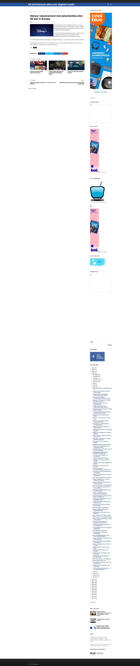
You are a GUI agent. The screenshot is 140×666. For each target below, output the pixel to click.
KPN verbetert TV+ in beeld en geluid (100, 442)
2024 (93, 371)
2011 (93, 598)
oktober (95, 378)
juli (94, 383)
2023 (93, 373)
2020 (93, 582)
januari (95, 577)
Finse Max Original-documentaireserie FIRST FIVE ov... (102, 469)
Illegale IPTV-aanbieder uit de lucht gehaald (102, 433)
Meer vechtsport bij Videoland (100, 507)
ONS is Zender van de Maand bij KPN (102, 517)
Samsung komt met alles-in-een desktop (101, 513)
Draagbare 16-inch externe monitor (102, 444)
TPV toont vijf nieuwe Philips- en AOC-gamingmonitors (101, 568)
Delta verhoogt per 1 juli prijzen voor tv (102, 388)
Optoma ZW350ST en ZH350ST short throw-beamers (102, 538)
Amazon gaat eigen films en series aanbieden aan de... (102, 499)
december (96, 374)
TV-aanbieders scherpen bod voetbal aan (100, 533)
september (96, 379)
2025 (93, 369)
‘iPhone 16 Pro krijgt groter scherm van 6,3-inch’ (102, 475)
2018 (93, 586)
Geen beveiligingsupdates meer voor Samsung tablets (101, 535)
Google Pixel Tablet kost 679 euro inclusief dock (101, 502)
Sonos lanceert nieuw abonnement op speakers (102, 472)
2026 (93, 368)
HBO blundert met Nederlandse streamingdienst (101, 424)
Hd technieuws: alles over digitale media (51, 4)
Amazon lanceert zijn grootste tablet (101, 415)
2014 (93, 593)
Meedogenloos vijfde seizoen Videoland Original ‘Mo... (100, 452)
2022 (93, 579)
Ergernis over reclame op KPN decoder (100, 466)
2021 (93, 581)
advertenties (79, 25)
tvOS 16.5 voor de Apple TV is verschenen (100, 455)
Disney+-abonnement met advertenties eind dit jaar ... (100, 493)
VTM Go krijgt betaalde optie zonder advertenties (102, 519)
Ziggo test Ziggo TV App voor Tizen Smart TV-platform (102, 496)
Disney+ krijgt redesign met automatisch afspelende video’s (56, 73)
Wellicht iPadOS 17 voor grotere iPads (101, 547)
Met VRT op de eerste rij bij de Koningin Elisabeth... (100, 421)
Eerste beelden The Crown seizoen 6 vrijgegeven (102, 528)
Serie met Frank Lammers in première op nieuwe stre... (100, 522)
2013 (93, 594)
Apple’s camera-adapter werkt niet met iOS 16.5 (102, 436)
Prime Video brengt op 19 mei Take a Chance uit (102, 563)
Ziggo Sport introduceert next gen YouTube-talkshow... (102, 439)
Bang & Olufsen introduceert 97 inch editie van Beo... (102, 409)
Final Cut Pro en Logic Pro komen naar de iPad (101, 505)
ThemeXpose (35, 664)
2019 (93, 584)
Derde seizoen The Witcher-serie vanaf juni (101, 553)
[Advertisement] (101, 317)
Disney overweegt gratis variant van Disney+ (36, 72)
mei (94, 386)
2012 (93, 596)
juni (94, 385)
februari (95, 575)
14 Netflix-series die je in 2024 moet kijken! (102, 463)
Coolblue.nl (92, 98)
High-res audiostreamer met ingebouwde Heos (100, 510)
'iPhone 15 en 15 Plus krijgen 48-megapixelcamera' (101, 446)
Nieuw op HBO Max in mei (99, 560)
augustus (95, 381)
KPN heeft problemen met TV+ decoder (101, 550)
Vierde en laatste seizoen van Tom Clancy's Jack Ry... (102, 482)
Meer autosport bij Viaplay (100, 530)
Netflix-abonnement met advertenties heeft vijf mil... (101, 406)
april (94, 571)
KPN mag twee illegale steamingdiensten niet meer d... (102, 397)
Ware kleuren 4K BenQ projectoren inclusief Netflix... (102, 490)
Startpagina (92, 602)
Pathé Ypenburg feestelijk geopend (102, 485)
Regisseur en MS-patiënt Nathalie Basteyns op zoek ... (101, 400)
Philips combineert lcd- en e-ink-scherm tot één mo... (101, 479)
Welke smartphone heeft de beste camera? (102, 544)
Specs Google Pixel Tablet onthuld (102, 515)
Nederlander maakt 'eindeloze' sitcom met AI (101, 556)
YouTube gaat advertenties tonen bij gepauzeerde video (102, 412)
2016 (93, 589)
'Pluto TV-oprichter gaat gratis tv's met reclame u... (102, 487)
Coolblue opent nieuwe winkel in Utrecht (101, 460)
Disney (35, 47)
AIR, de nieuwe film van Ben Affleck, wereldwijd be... (102, 541)
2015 (93, 591)
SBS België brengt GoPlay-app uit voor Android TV (101, 525)
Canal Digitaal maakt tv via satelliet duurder (102, 430)
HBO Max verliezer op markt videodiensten (100, 403)
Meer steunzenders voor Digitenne (102, 558)
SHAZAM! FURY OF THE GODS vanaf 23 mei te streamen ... (102, 449)
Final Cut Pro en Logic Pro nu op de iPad (102, 418)
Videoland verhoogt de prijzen (100, 458)
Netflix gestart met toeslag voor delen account (101, 427)
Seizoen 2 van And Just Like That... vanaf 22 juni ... (102, 391)
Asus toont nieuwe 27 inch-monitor (102, 477)
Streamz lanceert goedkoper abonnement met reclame (100, 394)
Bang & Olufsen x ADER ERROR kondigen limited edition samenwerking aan (103, 627)
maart (94, 573)
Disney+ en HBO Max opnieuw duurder (75, 72)
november (96, 376)
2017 (93, 587)
